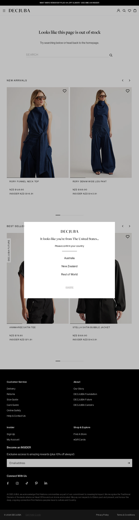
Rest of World (69, 274)
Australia (69, 258)
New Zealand (69, 266)
